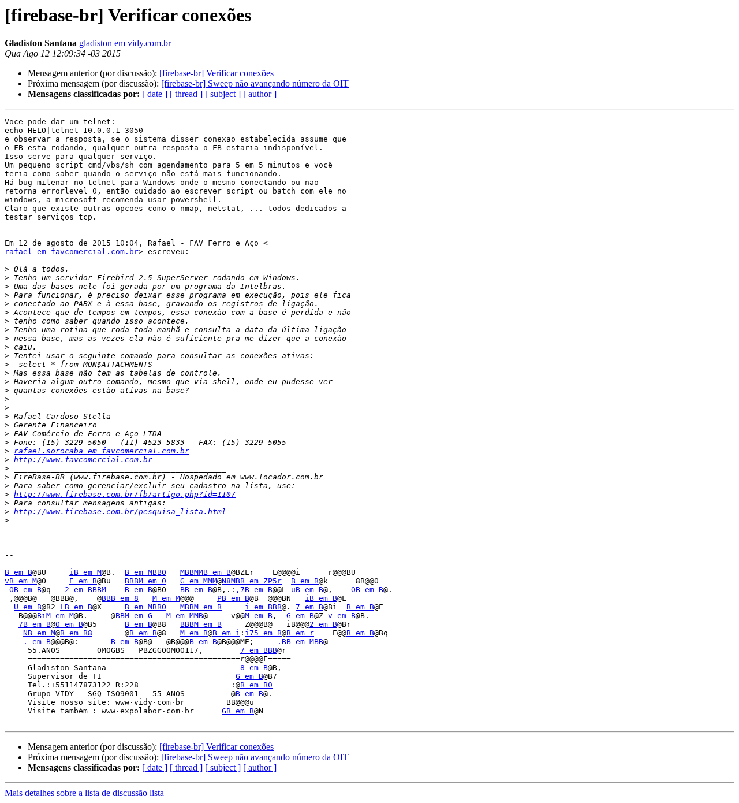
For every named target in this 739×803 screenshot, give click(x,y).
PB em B (233, 598)
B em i (226, 633)
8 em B (254, 667)
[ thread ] (186, 94)
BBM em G (133, 615)
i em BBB (263, 607)
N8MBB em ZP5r (252, 581)
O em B (69, 624)
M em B (259, 615)
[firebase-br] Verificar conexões (216, 73)
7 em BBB (258, 650)
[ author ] (260, 94)
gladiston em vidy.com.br (125, 43)
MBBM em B (201, 607)
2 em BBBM (85, 589)
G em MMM (198, 581)
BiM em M (55, 615)
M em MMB (184, 615)
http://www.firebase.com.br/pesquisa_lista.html (120, 511)
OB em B (25, 589)
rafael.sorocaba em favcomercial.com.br (101, 451)
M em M (166, 598)
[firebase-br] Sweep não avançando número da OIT (255, 83)
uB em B (307, 589)
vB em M (21, 581)
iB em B (321, 598)
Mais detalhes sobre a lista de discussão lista (84, 793)
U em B (28, 607)
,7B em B (254, 589)
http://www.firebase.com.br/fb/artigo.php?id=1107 (125, 494)
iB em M (85, 572)
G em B (300, 615)
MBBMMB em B (205, 572)
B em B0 (256, 685)
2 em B (323, 624)
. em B (37, 641)
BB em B (196, 589)
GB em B (238, 711)
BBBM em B (201, 624)
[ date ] (154, 94)
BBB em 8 (120, 598)
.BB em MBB (300, 641)
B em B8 (76, 633)
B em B (18, 572)
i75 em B (263, 633)
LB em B (76, 607)
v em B (342, 615)
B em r (300, 633)
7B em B (34, 624)
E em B (83, 581)
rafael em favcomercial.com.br (72, 251)
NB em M (39, 633)
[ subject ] (223, 94)
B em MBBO (145, 572)
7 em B (309, 607)
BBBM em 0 (145, 581)
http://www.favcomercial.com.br (83, 459)
